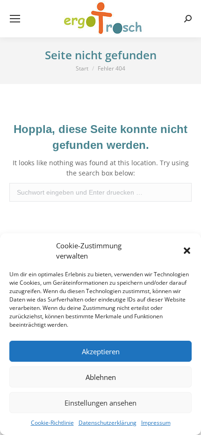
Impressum (156, 423)
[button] (187, 250)
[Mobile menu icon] (15, 18)
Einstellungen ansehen (100, 402)
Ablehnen (101, 377)
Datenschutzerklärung (107, 423)
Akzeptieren (101, 351)
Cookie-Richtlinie (52, 423)
